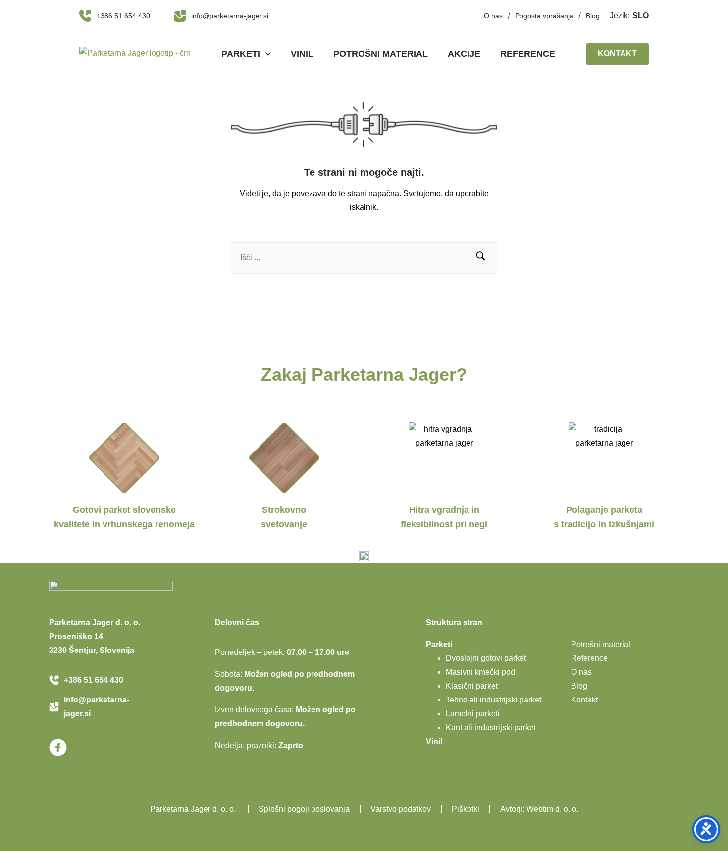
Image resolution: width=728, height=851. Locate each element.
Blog (593, 16)
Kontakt (584, 700)
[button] (480, 257)
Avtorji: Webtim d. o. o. (539, 809)
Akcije (464, 54)
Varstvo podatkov (400, 809)
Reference (527, 54)
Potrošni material (380, 54)
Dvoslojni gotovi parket (486, 658)
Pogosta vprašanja (544, 16)
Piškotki (465, 809)
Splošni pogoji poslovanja (304, 809)
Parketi (240, 54)
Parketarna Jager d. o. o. (194, 809)
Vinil (302, 54)
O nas (493, 16)
